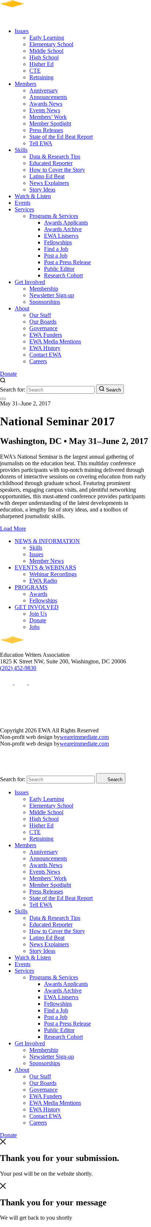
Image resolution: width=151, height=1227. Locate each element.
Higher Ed (41, 64)
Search (112, 390)
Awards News (45, 104)
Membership (43, 288)
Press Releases (46, 130)
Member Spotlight (50, 123)
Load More (13, 528)
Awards (38, 594)
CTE (35, 71)
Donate (8, 374)
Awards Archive (63, 229)
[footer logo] (33, 648)
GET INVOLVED (37, 607)
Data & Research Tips (54, 156)
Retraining (41, 77)
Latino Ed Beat (47, 176)
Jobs (34, 627)
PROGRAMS (31, 587)
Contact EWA (45, 355)
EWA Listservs (61, 236)
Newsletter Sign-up (51, 295)
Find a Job (56, 249)
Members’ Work (48, 117)
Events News (44, 110)
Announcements (48, 97)
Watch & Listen (33, 196)
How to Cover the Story (57, 170)
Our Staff (40, 315)
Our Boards (42, 321)
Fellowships (58, 242)
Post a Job (55, 255)
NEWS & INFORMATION (47, 541)
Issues (22, 31)
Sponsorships (44, 302)
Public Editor (59, 269)
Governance (43, 328)
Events (22, 203)
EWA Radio (43, 581)
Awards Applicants (66, 222)
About (22, 308)
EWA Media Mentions (55, 341)
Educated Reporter (51, 163)
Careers (38, 361)
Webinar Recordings (53, 574)
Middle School (46, 51)
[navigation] (3, 399)
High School (44, 57)
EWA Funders (45, 335)
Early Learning (46, 37)
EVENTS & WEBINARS (45, 567)
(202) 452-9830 (18, 668)
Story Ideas (42, 189)
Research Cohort (63, 275)
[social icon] (7, 682)
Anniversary (43, 90)
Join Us (38, 614)
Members (25, 84)
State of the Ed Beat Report (61, 137)
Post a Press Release (67, 262)
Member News (46, 561)
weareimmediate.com (84, 737)
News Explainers (49, 183)
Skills (21, 150)
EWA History (44, 348)
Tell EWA (40, 143)
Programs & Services (53, 216)
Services (24, 209)
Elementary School (51, 44)
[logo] (33, 18)
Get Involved (30, 282)
